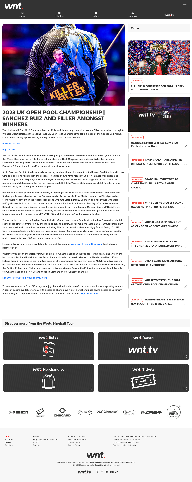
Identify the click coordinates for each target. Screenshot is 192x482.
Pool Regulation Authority (124, 445)
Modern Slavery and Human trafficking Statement (134, 436)
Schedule (9, 439)
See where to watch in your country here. (24, 277)
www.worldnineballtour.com (86, 244)
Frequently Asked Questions (45, 439)
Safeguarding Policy (77, 439)
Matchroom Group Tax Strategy (126, 439)
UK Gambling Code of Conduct (126, 442)
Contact (36, 445)
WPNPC (36, 442)
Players (36, 436)
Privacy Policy (74, 442)
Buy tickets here (89, 293)
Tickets (8, 442)
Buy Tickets (8, 149)
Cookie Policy (74, 445)
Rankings (9, 445)
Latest (7, 436)
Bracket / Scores (11, 143)
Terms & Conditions (77, 436)
